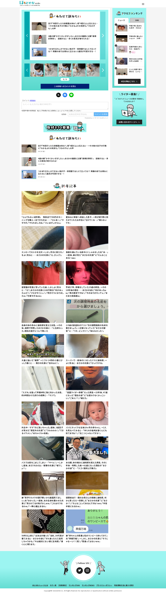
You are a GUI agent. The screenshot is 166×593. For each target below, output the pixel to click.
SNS (137, 20)
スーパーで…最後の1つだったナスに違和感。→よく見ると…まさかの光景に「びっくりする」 (86, 362)
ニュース (121, 20)
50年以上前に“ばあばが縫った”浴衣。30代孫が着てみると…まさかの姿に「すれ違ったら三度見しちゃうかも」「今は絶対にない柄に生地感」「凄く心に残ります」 (43, 540)
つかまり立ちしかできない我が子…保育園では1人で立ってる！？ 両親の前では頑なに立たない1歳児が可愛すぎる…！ (72, 50)
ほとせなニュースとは (40, 585)
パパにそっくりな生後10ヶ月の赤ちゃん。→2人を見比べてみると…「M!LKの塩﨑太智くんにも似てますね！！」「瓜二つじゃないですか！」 (86, 430)
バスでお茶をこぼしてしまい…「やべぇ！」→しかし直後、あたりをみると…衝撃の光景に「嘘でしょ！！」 (42, 465)
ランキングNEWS (88, 585)
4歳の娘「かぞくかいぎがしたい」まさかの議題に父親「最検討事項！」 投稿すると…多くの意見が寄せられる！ (72, 37)
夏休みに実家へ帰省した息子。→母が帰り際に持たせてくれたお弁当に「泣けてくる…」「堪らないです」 (87, 220)
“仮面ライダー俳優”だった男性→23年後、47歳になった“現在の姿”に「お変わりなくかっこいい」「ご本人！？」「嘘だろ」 (87, 395)
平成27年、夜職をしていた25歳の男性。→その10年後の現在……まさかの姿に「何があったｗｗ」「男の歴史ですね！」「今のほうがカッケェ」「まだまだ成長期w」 (87, 291)
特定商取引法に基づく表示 (124, 585)
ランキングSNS (74, 585)
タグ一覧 (53, 585)
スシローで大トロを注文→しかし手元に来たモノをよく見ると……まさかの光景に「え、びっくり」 (43, 253)
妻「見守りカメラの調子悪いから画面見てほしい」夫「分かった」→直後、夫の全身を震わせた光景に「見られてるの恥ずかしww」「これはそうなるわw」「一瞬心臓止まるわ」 (43, 502)
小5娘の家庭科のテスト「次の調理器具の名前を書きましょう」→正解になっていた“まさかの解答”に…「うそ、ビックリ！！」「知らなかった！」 (87, 328)
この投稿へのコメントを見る (65, 86)
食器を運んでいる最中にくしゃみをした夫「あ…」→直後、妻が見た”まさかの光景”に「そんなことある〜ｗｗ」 (87, 255)
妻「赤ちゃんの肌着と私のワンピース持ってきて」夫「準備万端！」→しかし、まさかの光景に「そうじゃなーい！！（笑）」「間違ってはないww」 (87, 538)
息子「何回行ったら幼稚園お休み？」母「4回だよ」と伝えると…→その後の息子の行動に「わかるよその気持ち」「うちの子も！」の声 (73, 26)
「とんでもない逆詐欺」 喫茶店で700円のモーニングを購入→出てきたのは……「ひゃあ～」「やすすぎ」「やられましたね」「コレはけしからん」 (43, 220)
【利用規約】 (62, 585)
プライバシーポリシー (104, 585)
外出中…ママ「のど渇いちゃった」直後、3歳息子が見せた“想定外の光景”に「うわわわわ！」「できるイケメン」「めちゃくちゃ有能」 (43, 430)
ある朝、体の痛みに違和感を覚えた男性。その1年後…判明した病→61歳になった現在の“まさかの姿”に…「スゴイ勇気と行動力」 (86, 465)
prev (27, 35)
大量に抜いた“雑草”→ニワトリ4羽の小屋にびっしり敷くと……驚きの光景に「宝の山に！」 (42, 362)
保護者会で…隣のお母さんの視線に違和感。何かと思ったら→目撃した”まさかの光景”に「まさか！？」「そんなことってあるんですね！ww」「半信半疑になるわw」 (86, 502)
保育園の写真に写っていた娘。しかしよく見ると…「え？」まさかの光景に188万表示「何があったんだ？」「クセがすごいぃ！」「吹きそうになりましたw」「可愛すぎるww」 (43, 291)
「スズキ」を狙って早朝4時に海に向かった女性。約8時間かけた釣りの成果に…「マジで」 (42, 394)
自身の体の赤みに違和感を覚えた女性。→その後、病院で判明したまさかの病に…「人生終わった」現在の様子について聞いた (42, 328)
